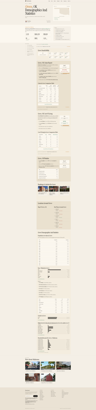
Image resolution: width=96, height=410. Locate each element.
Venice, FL (57, 219)
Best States (41, 398)
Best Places (41, 391)
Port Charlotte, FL (57, 215)
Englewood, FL (57, 222)
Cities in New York (53, 396)
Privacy (63, 396)
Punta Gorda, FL (57, 212)
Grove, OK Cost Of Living (45, 114)
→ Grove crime (56, 18)
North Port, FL (57, 225)
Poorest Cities (41, 397)
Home (26, 3)
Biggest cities (52, 391)
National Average (55, 134)
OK (27, 3)
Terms (62, 397)
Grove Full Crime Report (48, 104)
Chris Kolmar (29, 21)
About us (63, 391)
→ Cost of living (56, 19)
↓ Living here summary (56, 17)
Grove (46, 134)
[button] (54, 47)
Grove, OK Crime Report (45, 63)
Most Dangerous (42, 396)
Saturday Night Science (46, 28)
